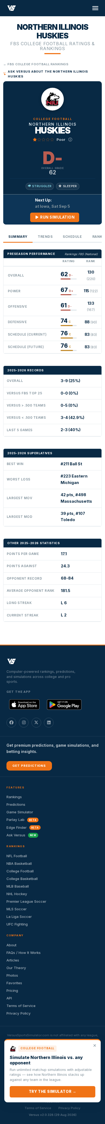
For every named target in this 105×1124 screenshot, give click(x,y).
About (11, 945)
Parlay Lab (21, 819)
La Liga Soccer (19, 916)
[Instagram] (24, 722)
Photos (12, 975)
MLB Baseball (17, 886)
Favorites (14, 983)
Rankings (14, 797)
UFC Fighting (17, 924)
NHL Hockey (16, 894)
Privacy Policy (18, 1013)
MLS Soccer (16, 909)
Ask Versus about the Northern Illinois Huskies (48, 74)
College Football (20, 871)
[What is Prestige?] (70, 139)
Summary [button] (17, 237)
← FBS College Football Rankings (36, 64)
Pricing (12, 990)
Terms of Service (21, 1005)
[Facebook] (11, 722)
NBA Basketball (19, 863)
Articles (12, 960)
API (9, 998)
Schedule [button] (72, 237)
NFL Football (16, 856)
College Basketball (22, 878)
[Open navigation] (95, 8)
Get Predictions (29, 766)
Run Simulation (57, 217)
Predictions (15, 804)
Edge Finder (22, 827)
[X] (36, 722)
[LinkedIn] (49, 722)
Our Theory (16, 968)
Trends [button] (45, 237)
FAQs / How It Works (23, 952)
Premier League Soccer (26, 901)
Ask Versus (21, 835)
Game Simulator (19, 812)
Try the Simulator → (52, 1091)
